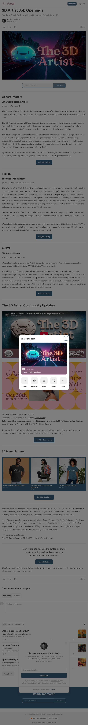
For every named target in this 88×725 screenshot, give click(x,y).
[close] (66, 338)
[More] (63, 380)
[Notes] (53, 380)
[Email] (44, 380)
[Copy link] (24, 380)
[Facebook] (34, 380)
